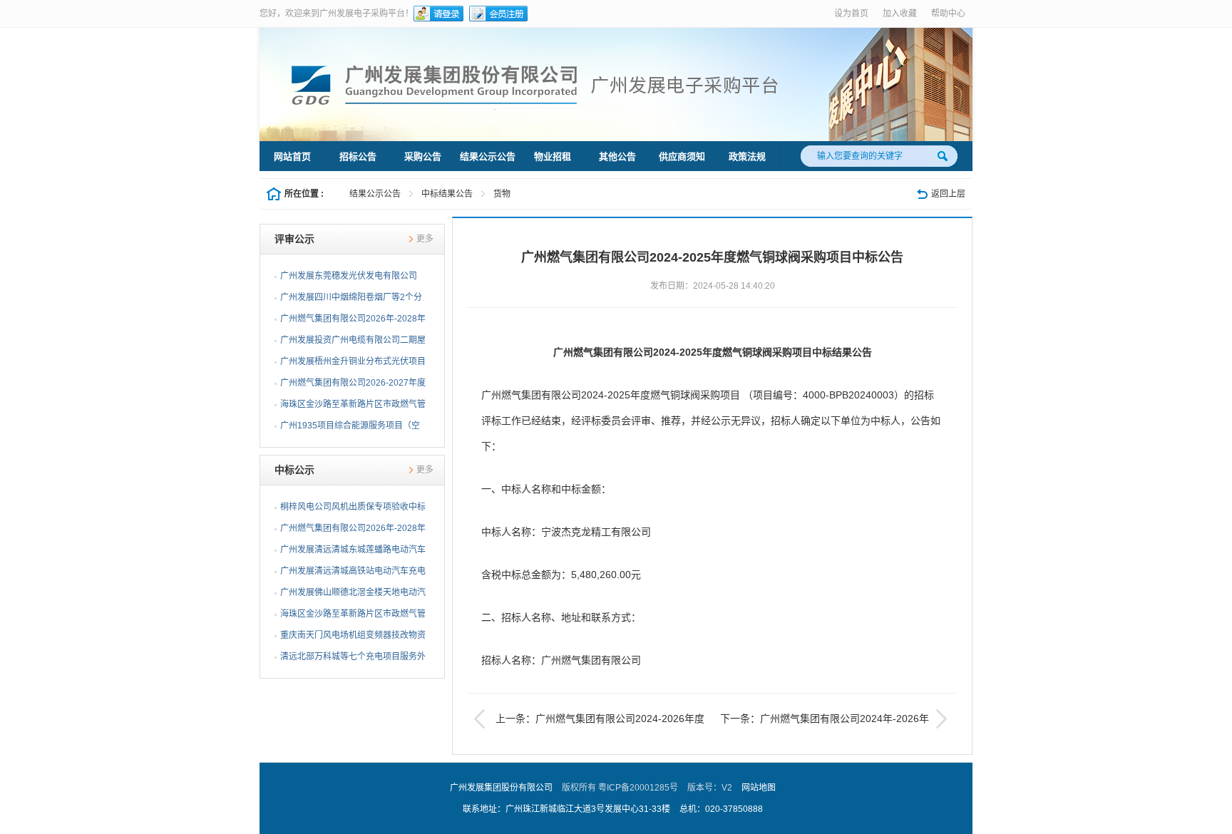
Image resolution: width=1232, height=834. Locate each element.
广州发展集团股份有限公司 (501, 788)
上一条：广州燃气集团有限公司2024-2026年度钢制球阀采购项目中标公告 (589, 721)
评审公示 (294, 238)
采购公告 (422, 156)
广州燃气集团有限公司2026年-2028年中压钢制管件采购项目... (353, 321)
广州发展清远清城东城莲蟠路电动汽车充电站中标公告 (353, 552)
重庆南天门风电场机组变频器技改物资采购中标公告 (353, 638)
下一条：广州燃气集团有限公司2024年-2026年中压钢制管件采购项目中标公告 (835, 721)
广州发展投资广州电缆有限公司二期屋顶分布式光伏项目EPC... (353, 343)
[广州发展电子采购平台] (541, 85)
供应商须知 (682, 156)
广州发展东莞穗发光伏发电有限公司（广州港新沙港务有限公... (348, 279)
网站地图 (758, 788)
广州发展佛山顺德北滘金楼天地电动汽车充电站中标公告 (353, 595)
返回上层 (948, 194)
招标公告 (357, 156)
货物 (501, 194)
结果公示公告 (487, 156)
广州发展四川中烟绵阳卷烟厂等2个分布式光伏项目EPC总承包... (351, 300)
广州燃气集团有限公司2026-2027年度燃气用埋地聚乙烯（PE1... (353, 385)
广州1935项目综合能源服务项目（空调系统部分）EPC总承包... (350, 428)
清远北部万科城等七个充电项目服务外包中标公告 (353, 659)
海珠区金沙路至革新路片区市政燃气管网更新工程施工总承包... (353, 407)
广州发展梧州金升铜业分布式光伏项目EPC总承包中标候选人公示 (353, 364)
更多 (424, 239)
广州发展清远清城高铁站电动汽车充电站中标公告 (353, 574)
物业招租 (552, 156)
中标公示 (294, 469)
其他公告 (617, 156)
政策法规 (747, 156)
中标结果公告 (447, 194)
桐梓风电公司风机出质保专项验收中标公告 (353, 510)
